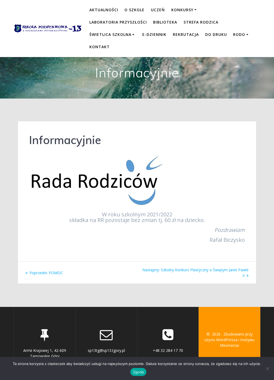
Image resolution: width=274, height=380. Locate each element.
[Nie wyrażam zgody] (267, 368)
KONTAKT (99, 46)
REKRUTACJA (186, 34)
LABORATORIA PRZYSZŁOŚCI (118, 22)
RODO (239, 34)
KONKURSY (182, 9)
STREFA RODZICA (201, 22)
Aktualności (103, 9)
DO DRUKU (216, 34)
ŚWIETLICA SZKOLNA (110, 34)
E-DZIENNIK (154, 34)
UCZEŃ (158, 9)
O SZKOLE (134, 9)
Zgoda (138, 372)
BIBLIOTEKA (165, 22)
